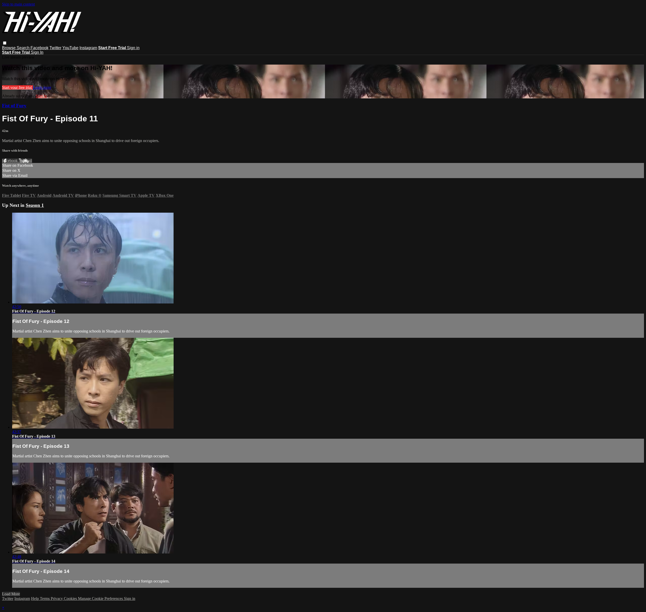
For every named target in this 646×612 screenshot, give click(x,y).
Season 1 (35, 205)
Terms (45, 598)
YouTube (70, 48)
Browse (9, 48)
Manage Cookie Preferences (101, 598)
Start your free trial (17, 87)
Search (24, 48)
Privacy (57, 598)
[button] (4, 43)
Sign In (37, 52)
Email (27, 160)
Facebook (39, 48)
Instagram (88, 48)
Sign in (133, 48)
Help (35, 598)
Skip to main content (18, 4)
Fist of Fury (14, 105)
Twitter (55, 48)
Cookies (71, 598)
